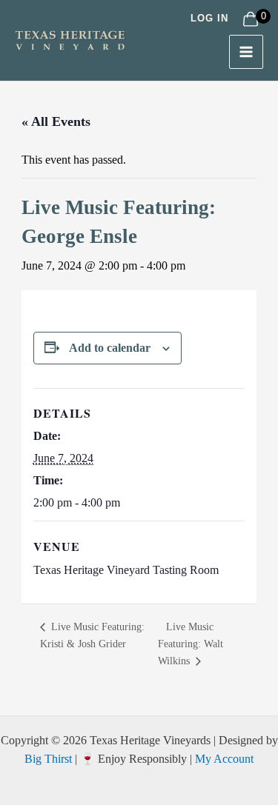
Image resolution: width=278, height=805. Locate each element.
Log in (209, 18)
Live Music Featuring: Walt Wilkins (190, 644)
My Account (224, 758)
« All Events (55, 121)
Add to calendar (109, 347)
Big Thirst (48, 758)
